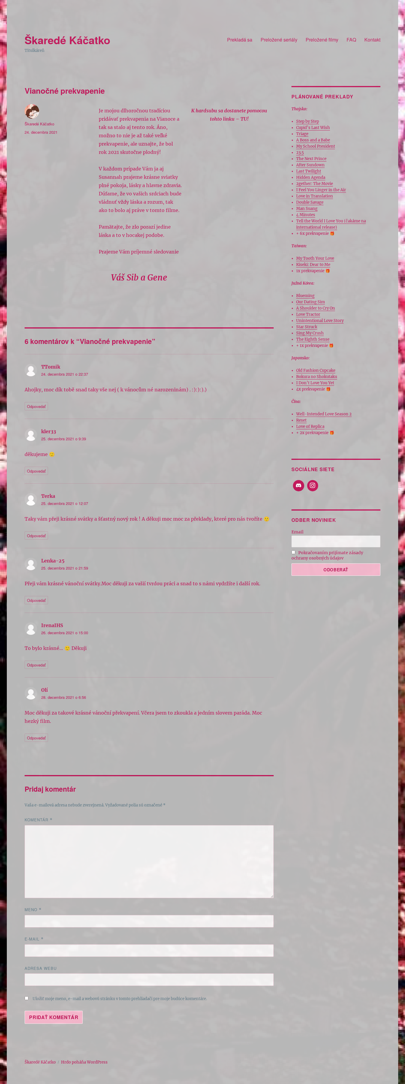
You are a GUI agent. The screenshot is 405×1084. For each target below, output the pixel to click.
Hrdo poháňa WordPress (84, 1062)
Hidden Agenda (310, 177)
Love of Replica (310, 426)
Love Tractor (308, 314)
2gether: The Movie (314, 183)
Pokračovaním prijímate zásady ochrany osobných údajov (327, 555)
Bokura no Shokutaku (316, 376)
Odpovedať (36, 406)
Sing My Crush (310, 333)
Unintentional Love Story (320, 320)
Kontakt (372, 39)
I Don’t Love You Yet (315, 382)
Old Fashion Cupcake (315, 370)
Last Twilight (308, 171)
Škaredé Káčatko (67, 39)
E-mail (34, 939)
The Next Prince (311, 158)
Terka (48, 496)
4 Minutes (305, 214)
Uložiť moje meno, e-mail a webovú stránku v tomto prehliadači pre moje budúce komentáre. (120, 998)
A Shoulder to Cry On (315, 308)
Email (297, 532)
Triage (302, 133)
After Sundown (310, 165)
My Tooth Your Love (315, 258)
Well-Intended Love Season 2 (324, 414)
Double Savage (309, 202)
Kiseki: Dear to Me (313, 264)
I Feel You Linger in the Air (321, 189)
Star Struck (306, 326)
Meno (33, 909)
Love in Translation (314, 196)
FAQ (351, 39)
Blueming (305, 295)
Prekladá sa (239, 39)
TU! (244, 119)
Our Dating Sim (310, 302)
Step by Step (307, 121)
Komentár (38, 819)
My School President (315, 146)
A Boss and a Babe (313, 140)
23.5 (300, 152)
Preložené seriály (279, 39)
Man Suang (307, 208)
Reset (301, 420)
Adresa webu (41, 968)
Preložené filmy (322, 39)
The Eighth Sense (312, 339)
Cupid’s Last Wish (313, 127)
